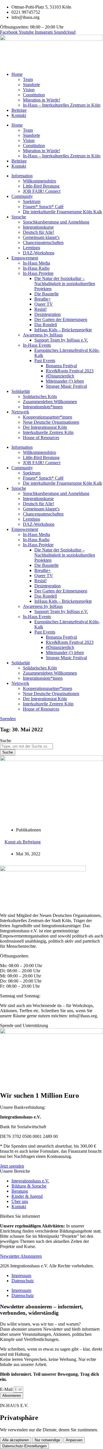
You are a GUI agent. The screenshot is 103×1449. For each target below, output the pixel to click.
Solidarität (20, 391)
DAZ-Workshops (38, 252)
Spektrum (31, 201)
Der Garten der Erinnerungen (60, 319)
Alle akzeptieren (15, 1440)
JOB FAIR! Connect (41, 191)
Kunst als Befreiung (23, 841)
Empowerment (24, 257)
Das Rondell (45, 324)
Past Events (44, 360)
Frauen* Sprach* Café (43, 206)
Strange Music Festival (66, 386)
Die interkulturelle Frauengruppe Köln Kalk (62, 211)
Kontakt (18, 115)
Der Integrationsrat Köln (45, 427)
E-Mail (7, 1389)
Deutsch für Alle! (38, 232)
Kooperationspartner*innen (47, 417)
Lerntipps (31, 247)
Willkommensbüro (39, 180)
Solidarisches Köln (40, 396)
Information (22, 175)
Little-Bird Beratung (41, 186)
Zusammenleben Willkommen (50, 401)
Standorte (31, 84)
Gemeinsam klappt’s (41, 237)
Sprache (18, 216)
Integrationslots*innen (43, 406)
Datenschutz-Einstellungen (24, 1446)
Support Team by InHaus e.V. (61, 340)
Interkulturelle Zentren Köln (48, 432)
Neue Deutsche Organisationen (51, 422)
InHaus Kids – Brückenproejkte (63, 329)
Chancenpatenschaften (43, 242)
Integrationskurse (38, 227)
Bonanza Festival (61, 365)
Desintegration (47, 314)
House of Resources (41, 437)
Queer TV (43, 304)
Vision (29, 89)
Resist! (40, 309)
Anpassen (74, 1440)
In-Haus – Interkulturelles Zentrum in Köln (61, 105)
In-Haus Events (37, 345)
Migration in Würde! (41, 100)
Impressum (21, 1275)
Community (22, 196)
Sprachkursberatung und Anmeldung (56, 222)
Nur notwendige (47, 1440)
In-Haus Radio (36, 268)
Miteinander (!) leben (65, 381)
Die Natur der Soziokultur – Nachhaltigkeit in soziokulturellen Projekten (64, 283)
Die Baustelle (46, 293)
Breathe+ (42, 299)
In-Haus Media (36, 263)
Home (17, 74)
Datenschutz (22, 1280)
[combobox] (26, 746)
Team (28, 79)
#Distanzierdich (60, 376)
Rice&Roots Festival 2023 (70, 370)
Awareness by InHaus (43, 334)
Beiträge (19, 110)
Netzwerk (20, 411)
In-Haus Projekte (38, 273)
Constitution (34, 94)
